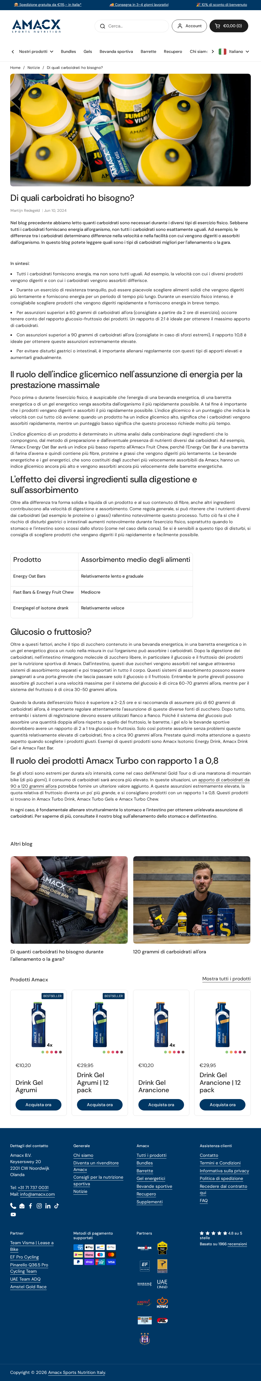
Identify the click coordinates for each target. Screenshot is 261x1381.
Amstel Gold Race (28, 1286)
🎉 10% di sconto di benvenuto (221, 4)
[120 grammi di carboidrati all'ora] (192, 900)
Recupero (146, 1194)
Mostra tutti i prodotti (226, 978)
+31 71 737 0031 (33, 1187)
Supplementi (150, 1202)
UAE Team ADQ (25, 1279)
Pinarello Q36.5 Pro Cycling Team (29, 1268)
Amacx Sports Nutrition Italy (76, 1372)
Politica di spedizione (221, 1178)
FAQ (204, 1200)
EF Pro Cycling (24, 1257)
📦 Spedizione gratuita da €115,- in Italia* (48, 4)
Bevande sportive (154, 1186)
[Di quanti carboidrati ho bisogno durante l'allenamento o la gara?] (69, 900)
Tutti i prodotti (151, 1155)
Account (194, 25)
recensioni (237, 1244)
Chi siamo (83, 1155)
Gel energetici (151, 1178)
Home (15, 67)
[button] (229, 26)
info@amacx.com (37, 1194)
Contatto (209, 1155)
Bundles (145, 1163)
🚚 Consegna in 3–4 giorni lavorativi (139, 4)
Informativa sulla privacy (224, 1171)
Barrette (145, 1171)
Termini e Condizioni (220, 1163)
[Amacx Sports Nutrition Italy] (37, 26)
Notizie (34, 67)
